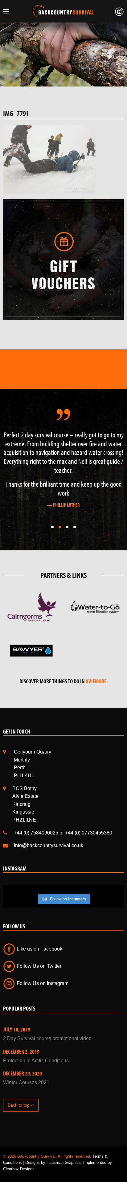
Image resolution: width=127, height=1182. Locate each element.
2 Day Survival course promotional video (47, 1038)
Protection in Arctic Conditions (36, 1060)
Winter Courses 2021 (26, 1082)
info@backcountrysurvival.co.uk (48, 845)
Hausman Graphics (64, 1162)
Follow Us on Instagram (41, 983)
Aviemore (96, 681)
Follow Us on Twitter (38, 966)
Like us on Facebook (38, 948)
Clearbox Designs (19, 1169)
